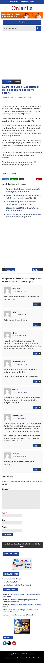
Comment (5, 489)
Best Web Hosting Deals (10, 582)
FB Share (5, 179)
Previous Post (10, 270)
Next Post (36, 270)
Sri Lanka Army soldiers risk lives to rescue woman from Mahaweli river (21, 611)
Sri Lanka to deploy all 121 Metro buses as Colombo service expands (21, 595)
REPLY (39, 179)
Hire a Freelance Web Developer (12, 579)
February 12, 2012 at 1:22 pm (19, 291)
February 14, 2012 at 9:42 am (19, 456)
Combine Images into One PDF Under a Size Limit (17, 585)
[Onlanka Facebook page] (5, 642)
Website (4, 527)
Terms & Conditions (35, 658)
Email (4, 520)
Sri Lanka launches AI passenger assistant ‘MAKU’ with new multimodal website (21, 600)
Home (4, 544)
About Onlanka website (11, 658)
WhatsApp (14, 179)
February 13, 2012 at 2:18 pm (19, 418)
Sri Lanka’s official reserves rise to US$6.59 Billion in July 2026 (22, 605)
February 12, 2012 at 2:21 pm (19, 315)
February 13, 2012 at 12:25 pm (19, 392)
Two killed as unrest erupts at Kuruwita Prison (23, 615)
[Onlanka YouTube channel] (14, 642)
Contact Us (23, 658)
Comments (17, 82)
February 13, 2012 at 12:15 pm (19, 364)
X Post (21, 179)
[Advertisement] (22, 55)
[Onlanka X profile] (9, 642)
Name (4, 513)
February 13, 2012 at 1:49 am (19, 335)
